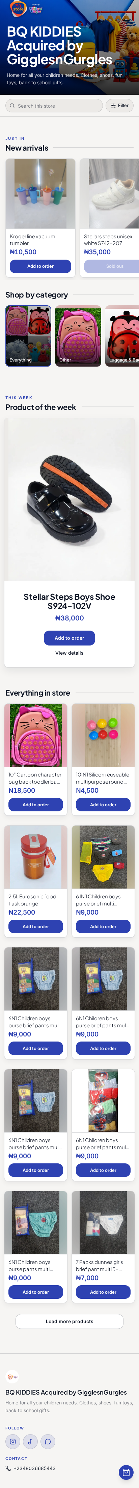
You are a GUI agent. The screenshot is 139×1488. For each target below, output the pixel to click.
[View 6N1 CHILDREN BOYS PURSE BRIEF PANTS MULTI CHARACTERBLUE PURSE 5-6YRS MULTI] (35, 1101)
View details (69, 653)
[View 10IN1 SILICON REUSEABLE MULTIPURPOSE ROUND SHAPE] (103, 735)
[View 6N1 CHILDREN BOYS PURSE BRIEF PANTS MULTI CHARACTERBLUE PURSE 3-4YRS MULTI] (103, 979)
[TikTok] (30, 1441)
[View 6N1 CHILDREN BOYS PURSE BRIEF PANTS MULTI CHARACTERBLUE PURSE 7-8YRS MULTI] (103, 1101)
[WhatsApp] (47, 1441)
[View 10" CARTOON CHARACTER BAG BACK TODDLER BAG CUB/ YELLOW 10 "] (35, 735)
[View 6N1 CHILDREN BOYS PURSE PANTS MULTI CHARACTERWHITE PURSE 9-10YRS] (35, 1222)
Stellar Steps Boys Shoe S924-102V (69, 600)
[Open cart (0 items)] (126, 1472)
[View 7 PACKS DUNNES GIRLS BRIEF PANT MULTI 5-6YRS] (103, 1222)
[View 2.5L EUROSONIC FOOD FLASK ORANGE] (35, 857)
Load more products (69, 1321)
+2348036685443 (34, 1468)
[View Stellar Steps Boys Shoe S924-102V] (69, 500)
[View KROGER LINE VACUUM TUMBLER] (40, 194)
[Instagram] (12, 1441)
